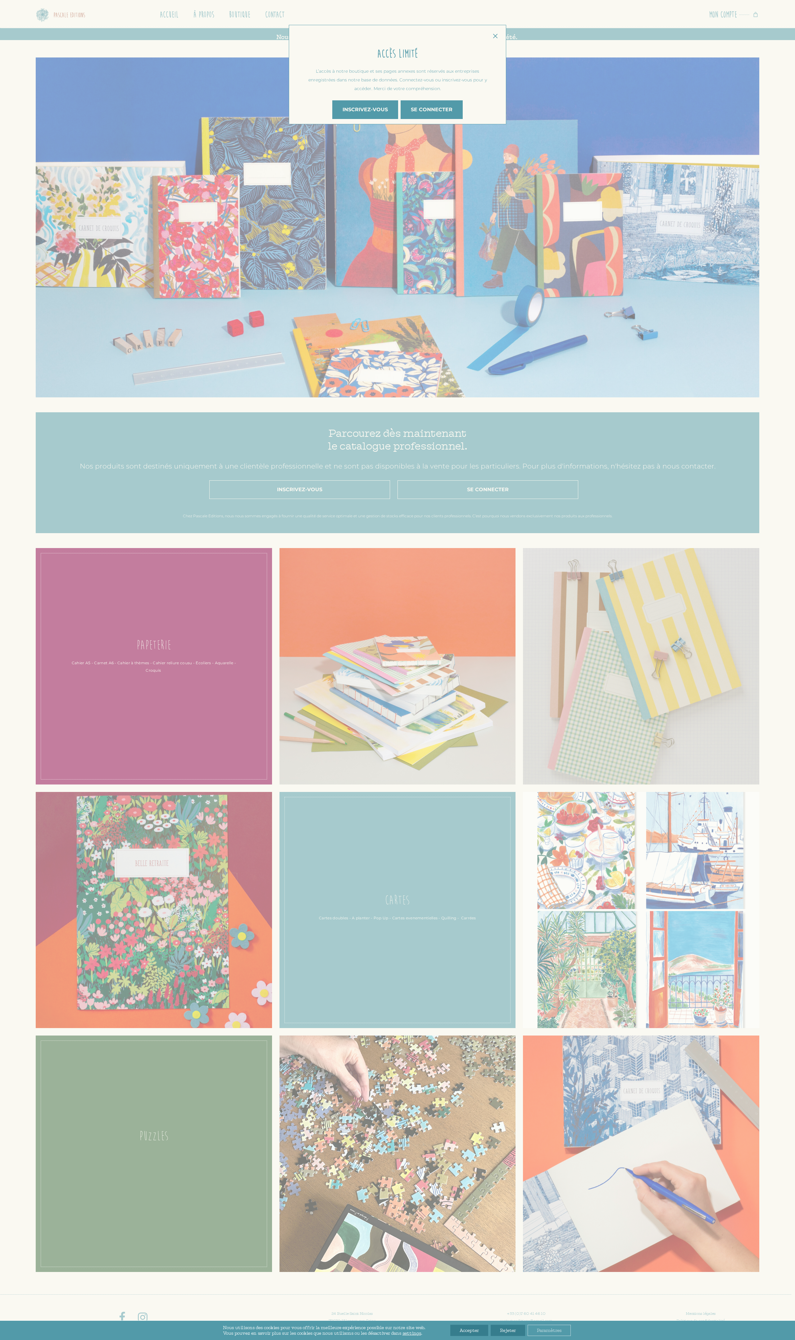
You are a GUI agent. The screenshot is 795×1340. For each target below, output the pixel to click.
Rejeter (508, 1330)
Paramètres (549, 1330)
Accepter (469, 1330)
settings (411, 1333)
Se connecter (431, 109)
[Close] (495, 36)
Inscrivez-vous (365, 109)
